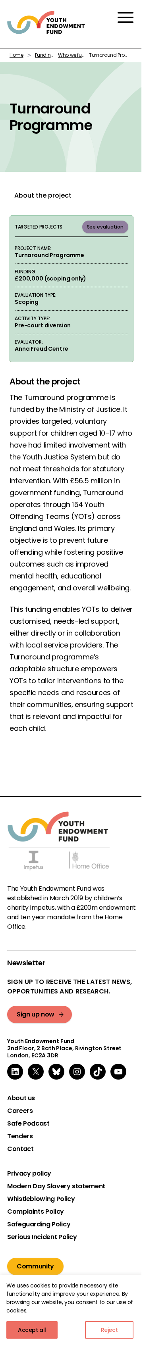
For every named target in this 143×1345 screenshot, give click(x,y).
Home (16, 55)
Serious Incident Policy (42, 1237)
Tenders (20, 1136)
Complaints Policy (35, 1212)
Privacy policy (29, 1174)
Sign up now (35, 1014)
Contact (20, 1149)
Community (35, 1266)
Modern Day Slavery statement (56, 1186)
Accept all (32, 1330)
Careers (20, 1111)
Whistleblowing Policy (41, 1199)
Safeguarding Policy (38, 1224)
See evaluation (105, 226)
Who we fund (73, 55)
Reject (109, 1330)
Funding (44, 55)
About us (21, 1098)
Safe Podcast (28, 1124)
